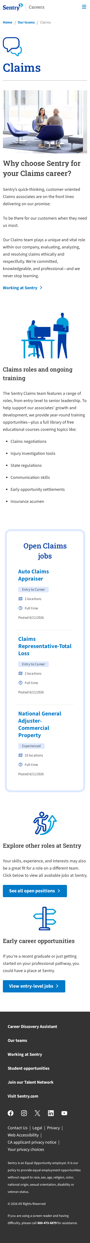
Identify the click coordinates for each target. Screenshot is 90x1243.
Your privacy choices (26, 1150)
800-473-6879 (47, 1223)
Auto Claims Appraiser (33, 575)
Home (7, 22)
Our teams (26, 22)
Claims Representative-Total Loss (45, 646)
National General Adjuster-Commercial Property (39, 724)
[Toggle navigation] (84, 7)
